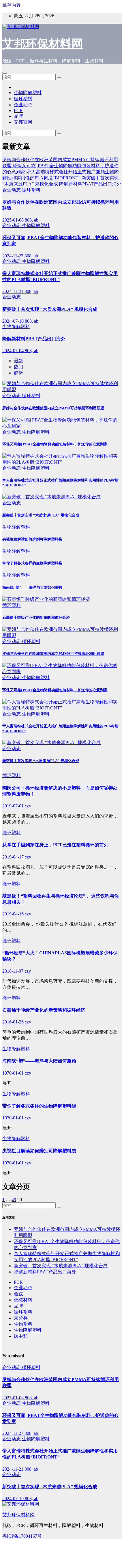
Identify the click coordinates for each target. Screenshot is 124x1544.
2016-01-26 (13, 1021)
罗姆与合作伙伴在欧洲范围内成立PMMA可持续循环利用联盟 (53, 408)
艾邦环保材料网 (42, 43)
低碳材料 (23, 1299)
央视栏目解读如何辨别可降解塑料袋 (32, 539)
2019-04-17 (13, 856)
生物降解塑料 (28, 92)
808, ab (31, 220)
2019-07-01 (13, 805)
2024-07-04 (13, 350)
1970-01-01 (13, 1073)
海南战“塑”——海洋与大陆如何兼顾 (32, 587)
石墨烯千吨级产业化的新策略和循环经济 (36, 617)
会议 (18, 1293)
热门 (18, 366)
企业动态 (23, 104)
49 (14, 1199)
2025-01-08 (13, 220)
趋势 (18, 372)
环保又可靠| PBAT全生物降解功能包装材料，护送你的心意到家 (55, 444)
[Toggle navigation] (4, 73)
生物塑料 (23, 1324)
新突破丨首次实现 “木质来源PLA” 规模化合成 (49, 309)
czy (28, 805)
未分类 (21, 1318)
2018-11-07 (13, 971)
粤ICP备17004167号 (22, 1536)
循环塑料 (23, 98)
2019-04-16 (13, 913)
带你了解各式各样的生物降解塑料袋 (32, 563)
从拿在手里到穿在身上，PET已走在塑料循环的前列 (55, 844)
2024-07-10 (13, 321)
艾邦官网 (23, 122)
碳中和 (21, 1336)
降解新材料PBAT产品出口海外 (33, 338)
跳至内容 (11, 5)
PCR (18, 110)
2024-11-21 (13, 291)
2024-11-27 (13, 255)
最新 (18, 360)
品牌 (18, 116)
